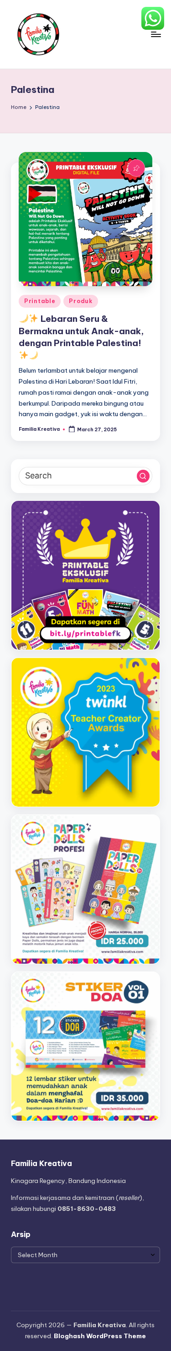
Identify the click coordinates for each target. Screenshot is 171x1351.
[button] (143, 476)
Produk (80, 301)
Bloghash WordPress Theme (100, 1336)
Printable (39, 301)
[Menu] (155, 34)
